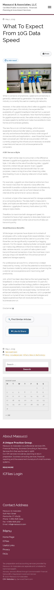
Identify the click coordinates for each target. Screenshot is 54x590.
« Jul (8, 415)
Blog (7, 355)
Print (46, 54)
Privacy (6, 549)
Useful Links (8, 545)
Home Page (8, 537)
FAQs (5, 554)
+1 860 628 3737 (13, 522)
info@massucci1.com (17, 524)
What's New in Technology (34, 355)
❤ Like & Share (18, 331)
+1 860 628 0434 (15, 519)
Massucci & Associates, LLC (20, 4)
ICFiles (6, 541)
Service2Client (11, 352)
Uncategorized (16, 355)
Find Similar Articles (19, 319)
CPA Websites (8, 579)
